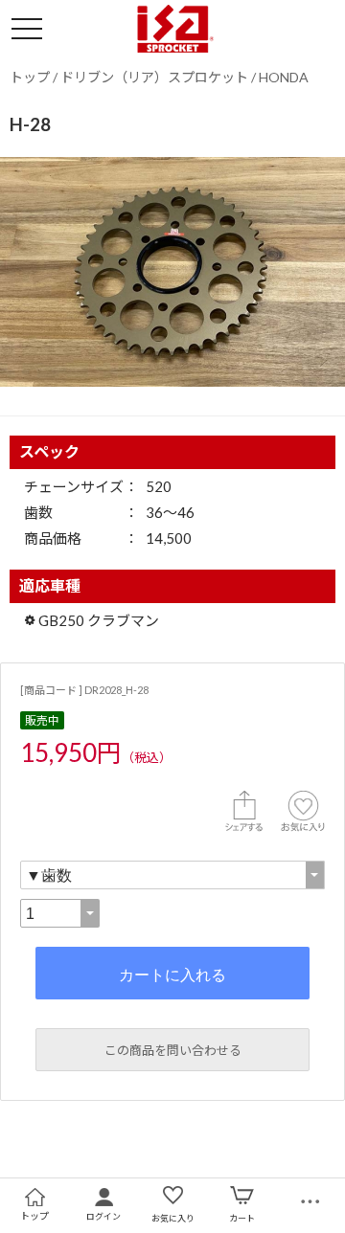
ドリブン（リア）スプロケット (154, 77)
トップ (30, 77)
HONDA (284, 77)
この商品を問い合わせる (173, 1050)
